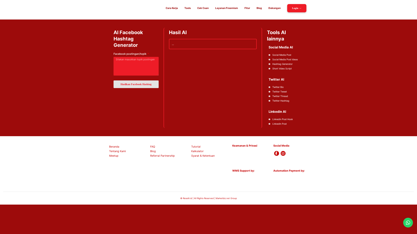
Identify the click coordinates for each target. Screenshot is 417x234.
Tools (187, 8)
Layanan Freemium (226, 8)
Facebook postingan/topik (130, 53)
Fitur (247, 8)
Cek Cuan (203, 8)
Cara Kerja (172, 8)
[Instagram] (283, 153)
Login (295, 8)
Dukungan (274, 8)
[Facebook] (276, 153)
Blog (259, 8)
